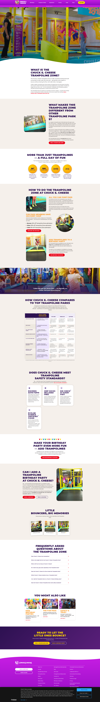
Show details (23, 699)
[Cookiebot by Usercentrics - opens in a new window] (13, 700)
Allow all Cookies (84, 689)
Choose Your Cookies (84, 693)
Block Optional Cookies (84, 696)
